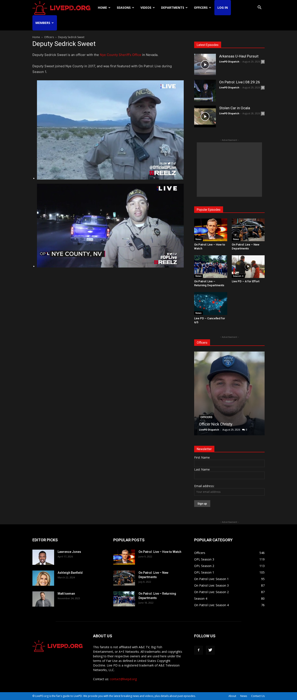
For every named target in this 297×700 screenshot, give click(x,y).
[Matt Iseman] (43, 599)
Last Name (202, 469)
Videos (145, 7)
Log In (222, 7)
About (232, 696)
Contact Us (258, 696)
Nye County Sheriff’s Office (120, 55)
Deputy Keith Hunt (219, 424)
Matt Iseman (66, 593)
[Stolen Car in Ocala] (205, 116)
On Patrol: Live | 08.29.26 (239, 82)
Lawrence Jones (69, 552)
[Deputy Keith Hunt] (234, 393)
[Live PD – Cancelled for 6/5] (210, 303)
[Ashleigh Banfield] (43, 578)
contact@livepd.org (123, 679)
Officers (201, 7)
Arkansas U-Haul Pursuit (239, 56)
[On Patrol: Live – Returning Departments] (210, 266)
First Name (202, 457)
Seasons (124, 7)
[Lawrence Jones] (43, 557)
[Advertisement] (229, 169)
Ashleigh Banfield (70, 572)
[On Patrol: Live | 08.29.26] (205, 90)
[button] (259, 8)
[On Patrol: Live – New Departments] (248, 230)
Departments (172, 7)
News (198, 239)
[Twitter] (210, 650)
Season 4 (238, 276)
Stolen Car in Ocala (234, 108)
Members (42, 23)
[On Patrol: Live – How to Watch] (210, 230)
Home (102, 7)
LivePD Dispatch (229, 61)
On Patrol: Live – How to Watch (159, 552)
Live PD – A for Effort (245, 281)
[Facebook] (198, 650)
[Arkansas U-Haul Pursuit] (205, 65)
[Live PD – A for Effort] (248, 266)
